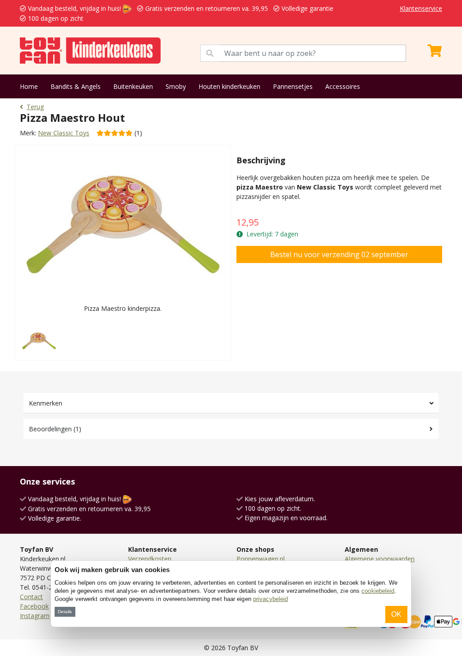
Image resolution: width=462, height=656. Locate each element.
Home (29, 86)
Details (65, 611)
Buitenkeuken (133, 86)
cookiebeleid (377, 590)
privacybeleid (270, 599)
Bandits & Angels (76, 86)
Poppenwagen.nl (260, 558)
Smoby (176, 86)
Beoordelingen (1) (55, 429)
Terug (35, 106)
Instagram (35, 615)
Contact (31, 596)
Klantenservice (421, 8)
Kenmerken (45, 403)
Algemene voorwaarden (380, 558)
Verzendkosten (149, 558)
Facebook (34, 606)
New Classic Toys (63, 133)
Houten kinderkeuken (229, 86)
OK (396, 614)
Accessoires (342, 86)
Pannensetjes (293, 86)
